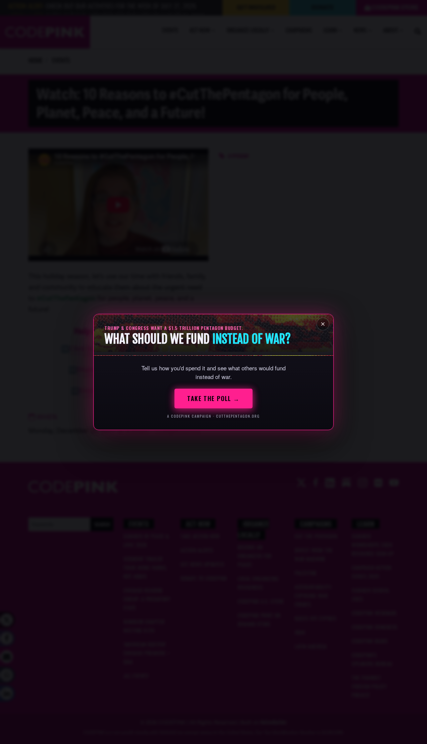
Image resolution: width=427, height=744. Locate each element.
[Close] (323, 324)
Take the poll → (213, 398)
